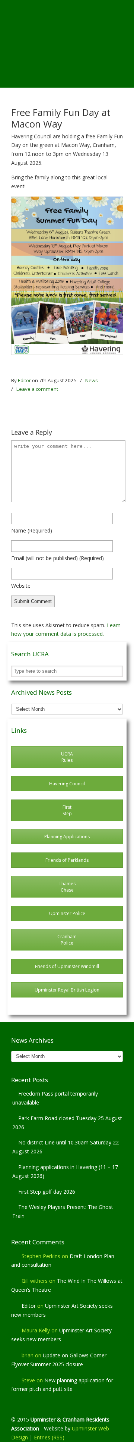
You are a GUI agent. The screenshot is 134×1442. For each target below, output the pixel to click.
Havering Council (67, 783)
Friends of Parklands (67, 860)
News (91, 380)
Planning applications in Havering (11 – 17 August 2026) (65, 1171)
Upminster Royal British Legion (67, 990)
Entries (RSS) (49, 1437)
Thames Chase (67, 886)
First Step (67, 810)
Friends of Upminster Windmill (67, 966)
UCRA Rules (67, 757)
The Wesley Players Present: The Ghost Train (62, 1211)
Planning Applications (67, 836)
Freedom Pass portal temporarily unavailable (55, 1098)
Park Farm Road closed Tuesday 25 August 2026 (67, 1123)
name (31, 530)
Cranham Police (67, 939)
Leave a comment (37, 389)
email (57, 558)
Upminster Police (67, 913)
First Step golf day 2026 (46, 1191)
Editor (24, 380)
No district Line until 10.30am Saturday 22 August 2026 (65, 1147)
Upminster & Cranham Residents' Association (67, 30)
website (21, 585)
